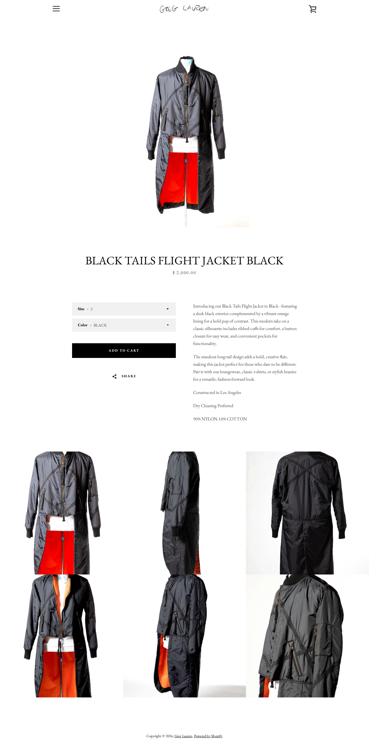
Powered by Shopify (208, 735)
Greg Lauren (183, 735)
